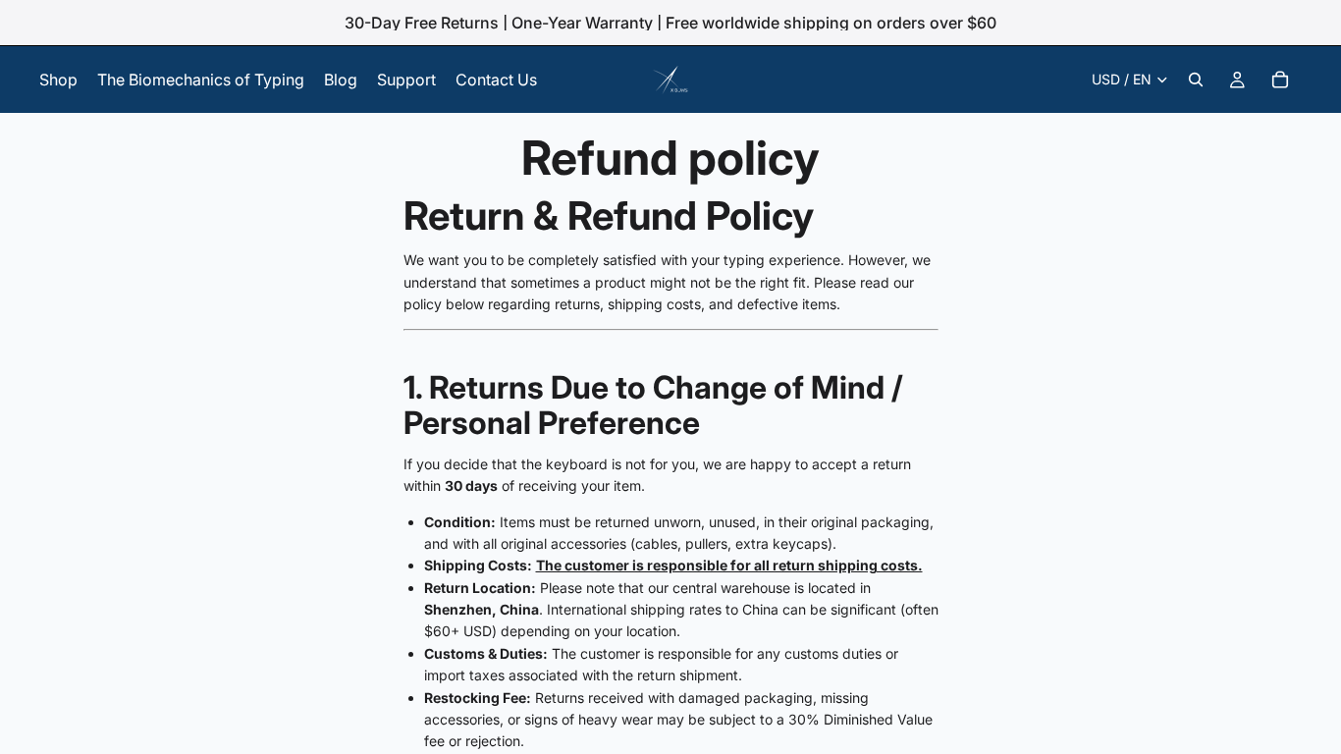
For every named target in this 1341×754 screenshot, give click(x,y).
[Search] (1195, 79)
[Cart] (1280, 79)
